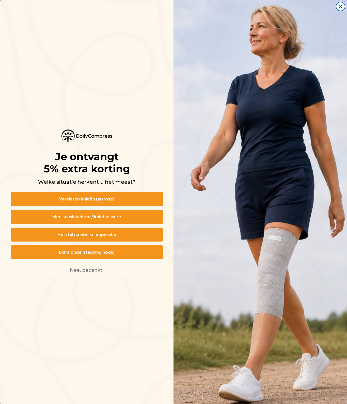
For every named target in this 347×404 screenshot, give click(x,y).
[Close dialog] (340, 6)
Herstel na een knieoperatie (86, 234)
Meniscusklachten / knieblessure (86, 216)
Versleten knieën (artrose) (86, 199)
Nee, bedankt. (87, 270)
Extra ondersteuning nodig (87, 252)
